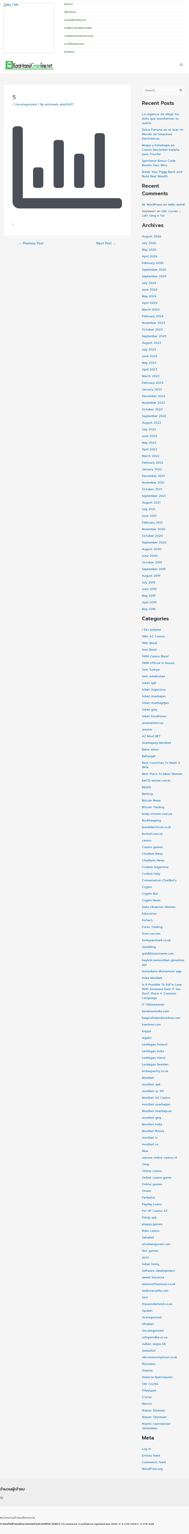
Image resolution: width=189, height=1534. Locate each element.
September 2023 (154, 336)
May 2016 (149, 609)
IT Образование (153, 1004)
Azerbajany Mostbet (156, 743)
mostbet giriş (151, 1118)
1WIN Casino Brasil (155, 656)
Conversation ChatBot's (159, 880)
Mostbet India (152, 1124)
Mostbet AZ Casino (156, 1098)
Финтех (147, 1404)
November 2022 (153, 403)
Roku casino (150, 1231)
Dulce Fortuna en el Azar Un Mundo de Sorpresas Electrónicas (162, 134)
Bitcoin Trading (153, 807)
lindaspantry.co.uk (155, 1071)
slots (145, 1257)
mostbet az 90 (153, 1091)
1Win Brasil (149, 643)
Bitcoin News (151, 800)
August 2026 (151, 236)
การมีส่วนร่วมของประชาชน (78, 36)
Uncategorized (26, 104)
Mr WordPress (152, 204)
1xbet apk (149, 683)
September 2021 (154, 496)
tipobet (147, 1310)
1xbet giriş (149, 709)
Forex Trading (152, 927)
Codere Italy (151, 874)
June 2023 (149, 356)
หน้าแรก (68, 4)
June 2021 (149, 516)
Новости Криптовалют (157, 1377)
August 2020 (151, 549)
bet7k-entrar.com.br (156, 780)
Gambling (149, 947)
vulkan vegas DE (154, 1344)
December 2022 (153, 396)
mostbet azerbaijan (156, 1104)
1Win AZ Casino (153, 636)
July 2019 (148, 582)
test (145, 1297)
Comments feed (154, 1462)
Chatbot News (152, 854)
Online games (152, 1184)
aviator (147, 729)
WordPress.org (152, 1469)
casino (146, 840)
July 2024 (149, 283)
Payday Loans (152, 1204)
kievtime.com (151, 1024)
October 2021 (152, 489)
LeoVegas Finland (154, 1044)
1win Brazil (149, 649)
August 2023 (151, 343)
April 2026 (149, 256)
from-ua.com (151, 933)
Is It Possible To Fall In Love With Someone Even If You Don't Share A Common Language (162, 991)
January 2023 (152, 389)
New (145, 1151)
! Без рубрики (151, 630)
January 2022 (152, 469)
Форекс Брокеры (153, 1410)
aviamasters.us (152, 723)
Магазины (149, 1364)
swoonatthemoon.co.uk (158, 1284)
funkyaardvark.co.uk (156, 940)
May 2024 (149, 296)
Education (149, 913)
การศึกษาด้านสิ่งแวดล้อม (78, 28)
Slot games (150, 1251)
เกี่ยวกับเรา (70, 12)
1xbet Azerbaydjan (155, 703)
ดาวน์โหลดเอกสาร (74, 44)
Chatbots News (153, 860)
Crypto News (151, 900)
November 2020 (153, 529)
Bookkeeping (151, 820)
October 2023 (152, 329)
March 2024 (151, 309)
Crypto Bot (150, 893)
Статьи (147, 1397)
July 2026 (149, 243)
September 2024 (154, 276)
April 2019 (149, 602)
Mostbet (148, 1078)
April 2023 (149, 369)
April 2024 (149, 303)
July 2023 (149, 349)
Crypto (147, 887)
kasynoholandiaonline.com (161, 1018)
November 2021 (153, 482)
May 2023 (149, 363)
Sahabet (148, 1237)
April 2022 (149, 449)
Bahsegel (148, 756)
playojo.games (152, 1224)
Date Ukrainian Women (159, 907)
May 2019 (149, 596)
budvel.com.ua (152, 834)
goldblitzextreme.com (158, 953)
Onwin (146, 1191)
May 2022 (149, 442)
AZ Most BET (151, 736)
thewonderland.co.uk (157, 1304)
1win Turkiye (151, 669)
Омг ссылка (150, 1384)
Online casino (152, 1171)
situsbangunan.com (156, 1244)
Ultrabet (148, 1324)
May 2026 (149, 250)
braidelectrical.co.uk (156, 827)
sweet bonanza (153, 1277)
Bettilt (146, 787)
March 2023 (150, 376)
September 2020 (154, 542)
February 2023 (152, 383)
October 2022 (152, 409)
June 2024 (149, 289)
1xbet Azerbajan (154, 696)
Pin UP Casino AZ (155, 1211)
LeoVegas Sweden (155, 1064)
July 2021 (148, 509)
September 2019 (154, 569)
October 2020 (152, 536)
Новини (147, 1370)
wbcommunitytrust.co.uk (159, 1357)
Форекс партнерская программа (156, 1426)
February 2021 (152, 522)
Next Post (106, 243)
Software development (158, 1271)
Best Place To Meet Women (162, 774)
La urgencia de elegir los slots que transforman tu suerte (160, 118)
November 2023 (153, 323)
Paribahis (148, 1197)
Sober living (150, 1264)
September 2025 (154, 269)
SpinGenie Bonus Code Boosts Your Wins (159, 163)
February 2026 (152, 263)
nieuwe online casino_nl (159, 1157)
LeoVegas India (153, 1051)
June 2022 (149, 436)
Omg (145, 1164)
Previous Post (31, 243)
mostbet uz (150, 1144)
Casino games (152, 847)
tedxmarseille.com (155, 1291)
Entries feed (151, 1455)
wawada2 (149, 1350)
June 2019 (149, 589)
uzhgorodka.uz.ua (154, 1337)
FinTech (147, 920)
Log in (146, 1449)
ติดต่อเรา (69, 52)
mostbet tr (150, 1137)
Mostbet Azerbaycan (157, 1111)
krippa (146, 1031)
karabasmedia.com (155, 1011)
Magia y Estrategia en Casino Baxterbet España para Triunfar (160, 149)
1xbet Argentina (154, 689)
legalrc (147, 1038)
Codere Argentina (155, 867)
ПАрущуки (149, 1390)
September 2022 (154, 416)
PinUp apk (149, 1217)
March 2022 (150, 456)
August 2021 (151, 502)
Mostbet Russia (153, 1131)
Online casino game (156, 1177)
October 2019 (152, 562)
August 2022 (151, 423)
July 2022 (149, 429)
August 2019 (151, 576)
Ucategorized (151, 1317)
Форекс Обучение (154, 1417)
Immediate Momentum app (161, 971)
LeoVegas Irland (153, 1058)
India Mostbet (152, 978)
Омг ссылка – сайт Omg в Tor (161, 213)
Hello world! (176, 204)
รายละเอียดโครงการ (75, 20)
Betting (147, 794)
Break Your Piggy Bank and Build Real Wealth (162, 174)
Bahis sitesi (150, 749)
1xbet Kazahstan (154, 716)
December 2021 (153, 476)
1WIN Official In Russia (158, 663)
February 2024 (153, 316)
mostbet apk (151, 1084)
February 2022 (152, 462)
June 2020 (149, 556)
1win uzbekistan (153, 676)
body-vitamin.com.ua (157, 814)
